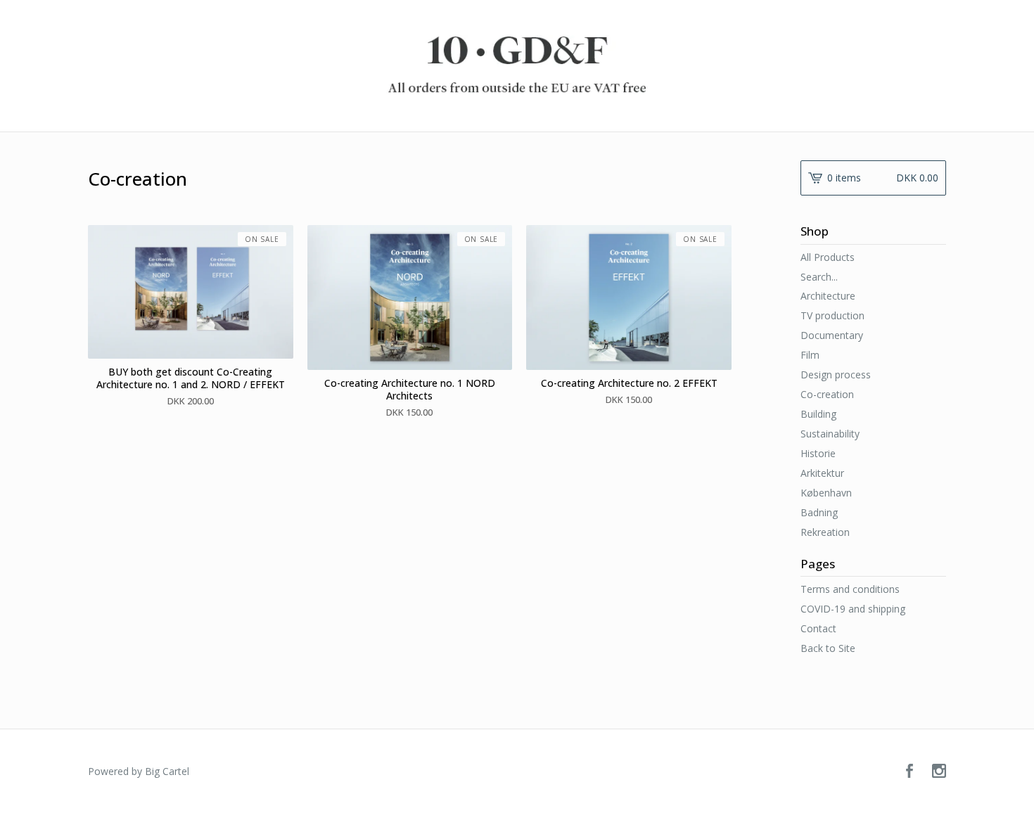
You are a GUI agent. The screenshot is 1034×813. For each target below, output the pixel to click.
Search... (819, 277)
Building (818, 414)
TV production (832, 315)
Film (809, 354)
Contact (818, 628)
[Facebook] (909, 771)
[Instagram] (939, 771)
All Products (827, 257)
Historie (818, 453)
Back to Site (827, 648)
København (826, 492)
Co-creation (827, 394)
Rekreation (825, 532)
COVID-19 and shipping (852, 608)
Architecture (827, 295)
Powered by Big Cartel (138, 771)
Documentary (831, 335)
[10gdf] (517, 64)
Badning (819, 512)
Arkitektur (822, 473)
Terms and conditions (850, 589)
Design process (835, 374)
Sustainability (830, 433)
